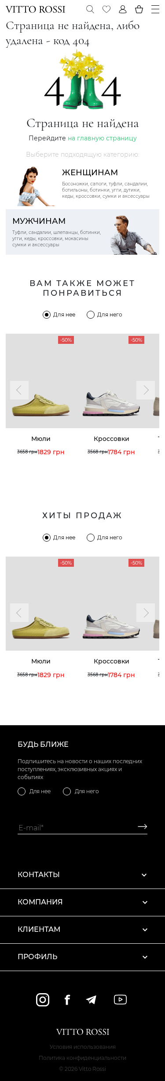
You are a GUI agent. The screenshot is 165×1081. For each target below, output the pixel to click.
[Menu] (155, 9)
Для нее (64, 314)
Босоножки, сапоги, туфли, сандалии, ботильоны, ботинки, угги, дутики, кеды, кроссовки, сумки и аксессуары (106, 183)
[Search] (90, 9)
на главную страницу (102, 138)
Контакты (39, 874)
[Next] (145, 390)
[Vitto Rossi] (35, 9)
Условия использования (83, 1046)
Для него (109, 314)
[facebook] (67, 999)
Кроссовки (111, 438)
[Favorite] (106, 9)
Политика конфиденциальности (82, 1058)
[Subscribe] (139, 828)
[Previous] (19, 390)
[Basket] (139, 9)
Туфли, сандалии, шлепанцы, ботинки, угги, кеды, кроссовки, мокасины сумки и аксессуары (56, 232)
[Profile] (123, 9)
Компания (40, 902)
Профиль (37, 957)
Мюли (41, 438)
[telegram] (90, 999)
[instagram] (42, 999)
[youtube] (120, 999)
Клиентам (39, 929)
